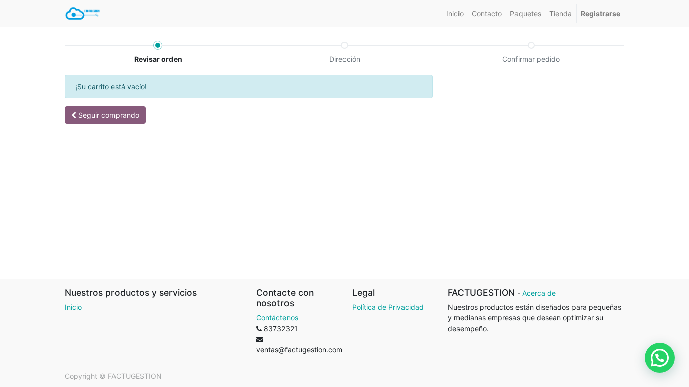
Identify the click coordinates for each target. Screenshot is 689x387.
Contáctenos (277, 317)
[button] (105, 115)
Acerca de (539, 293)
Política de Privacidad (388, 307)
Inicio (73, 307)
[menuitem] (455, 13)
